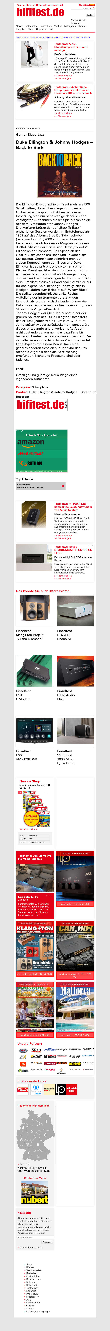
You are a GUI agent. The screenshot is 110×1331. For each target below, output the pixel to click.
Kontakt (30, 1308)
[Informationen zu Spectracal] (36, 1071)
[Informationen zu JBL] (23, 1064)
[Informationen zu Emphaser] (88, 1050)
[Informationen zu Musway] (61, 1064)
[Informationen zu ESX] (23, 1057)
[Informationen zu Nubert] (75, 1064)
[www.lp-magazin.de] (60, 1097)
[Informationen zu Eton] (36, 1057)
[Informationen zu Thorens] (50, 1071)
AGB (28, 1299)
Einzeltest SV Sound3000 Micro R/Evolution (65, 757)
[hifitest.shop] (71, 1097)
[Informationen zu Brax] (61, 1050)
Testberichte (31, 26)
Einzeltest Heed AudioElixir (66, 695)
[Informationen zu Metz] (50, 1064)
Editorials (31, 1290)
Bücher (30, 1267)
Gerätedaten (33, 1276)
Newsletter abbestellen (31, 1247)
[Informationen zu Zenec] (88, 1071)
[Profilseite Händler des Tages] (34, 1203)
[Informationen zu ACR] (23, 1050)
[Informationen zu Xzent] (75, 1071)
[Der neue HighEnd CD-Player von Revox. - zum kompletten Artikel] (35, 563)
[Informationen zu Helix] (75, 1057)
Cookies (30, 1305)
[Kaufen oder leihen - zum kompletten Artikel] (35, 61)
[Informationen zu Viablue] (61, 1071)
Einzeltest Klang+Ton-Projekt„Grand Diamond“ (30, 635)
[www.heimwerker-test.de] (49, 1097)
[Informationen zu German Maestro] (50, 1057)
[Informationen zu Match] (36, 1064)
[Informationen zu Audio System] (36, 1050)
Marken (58, 26)
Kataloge (31, 1282)
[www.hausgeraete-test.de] (36, 1097)
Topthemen (32, 1288)
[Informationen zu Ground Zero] (61, 1057)
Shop (30, 29)
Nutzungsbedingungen (38, 1311)
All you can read (44, 29)
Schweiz (25, 1164)
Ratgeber (21, 29)
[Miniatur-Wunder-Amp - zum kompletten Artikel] (35, 521)
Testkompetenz (34, 1270)
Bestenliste (46, 26)
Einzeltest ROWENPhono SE (64, 635)
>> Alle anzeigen (62, 78)
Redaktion (31, 1273)
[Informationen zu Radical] (23, 1071)
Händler (82, 26)
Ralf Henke (33, 836)
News (19, 26)
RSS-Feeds (32, 1285)
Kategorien (70, 26)
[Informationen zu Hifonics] (88, 1057)
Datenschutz (33, 1302)
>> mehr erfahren (28, 829)
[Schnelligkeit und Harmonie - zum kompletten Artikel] (35, 101)
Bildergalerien (33, 1279)
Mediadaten (32, 1296)
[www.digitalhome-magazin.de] (23, 1097)
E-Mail (31, 839)
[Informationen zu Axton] (50, 1050)
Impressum (32, 1293)
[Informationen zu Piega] (88, 1064)
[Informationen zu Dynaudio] (75, 1050)
